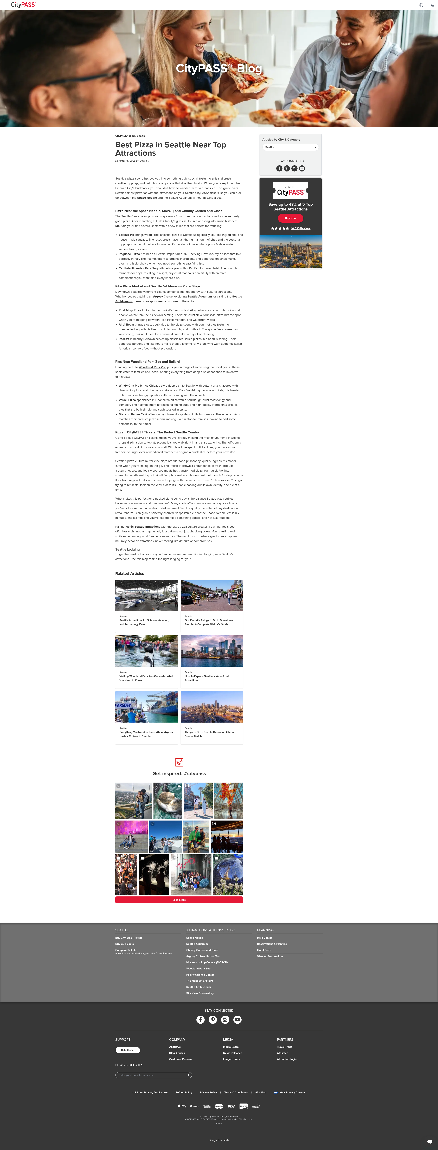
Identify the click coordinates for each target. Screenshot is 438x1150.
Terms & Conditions (236, 1092)
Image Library (231, 1059)
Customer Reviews (180, 1059)
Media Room (231, 1047)
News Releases (232, 1053)
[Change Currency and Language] (421, 5)
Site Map (260, 1092)
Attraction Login (287, 1059)
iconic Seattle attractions (142, 526)
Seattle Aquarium (200, 296)
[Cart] (432, 5)
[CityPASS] (23, 5)
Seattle (141, 136)
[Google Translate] (219, 1140)
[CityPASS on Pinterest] (213, 1020)
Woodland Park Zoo (152, 367)
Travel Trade (284, 1047)
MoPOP (120, 226)
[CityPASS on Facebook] (200, 1020)
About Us (175, 1047)
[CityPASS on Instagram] (225, 1020)
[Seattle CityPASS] (291, 190)
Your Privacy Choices (293, 1092)
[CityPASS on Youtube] (237, 1020)
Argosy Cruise (163, 296)
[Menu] (5, 5)
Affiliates (282, 1053)
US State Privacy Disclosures (150, 1092)
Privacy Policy (208, 1092)
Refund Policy (184, 1092)
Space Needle (147, 198)
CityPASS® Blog (125, 136)
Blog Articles (177, 1053)
